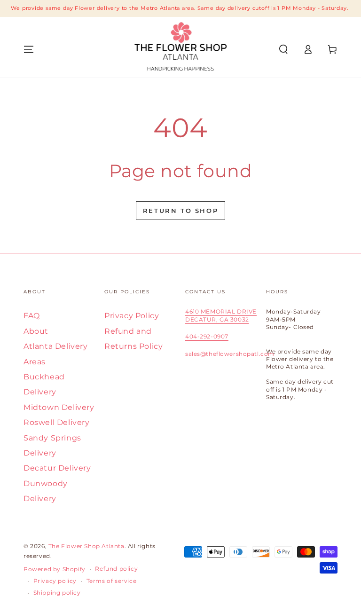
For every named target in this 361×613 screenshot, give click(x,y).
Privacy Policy (131, 315)
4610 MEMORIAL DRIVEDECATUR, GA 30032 (221, 315)
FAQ (32, 315)
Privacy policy (55, 580)
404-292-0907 (206, 336)
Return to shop (180, 210)
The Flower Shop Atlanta (86, 546)
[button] (283, 49)
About (36, 331)
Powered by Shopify (55, 569)
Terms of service (111, 580)
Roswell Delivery (57, 422)
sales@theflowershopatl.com (230, 353)
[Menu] (28, 49)
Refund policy (116, 568)
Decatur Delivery (57, 468)
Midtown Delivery (59, 407)
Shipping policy (57, 592)
